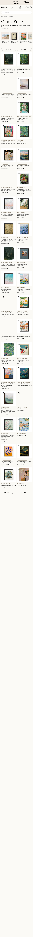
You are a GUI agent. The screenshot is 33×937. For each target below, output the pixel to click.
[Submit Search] (3, 12)
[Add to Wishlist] (3, 54)
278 (21, 492)
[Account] (12, 8)
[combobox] (16, 12)
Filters (10, 49)
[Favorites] (16, 8)
